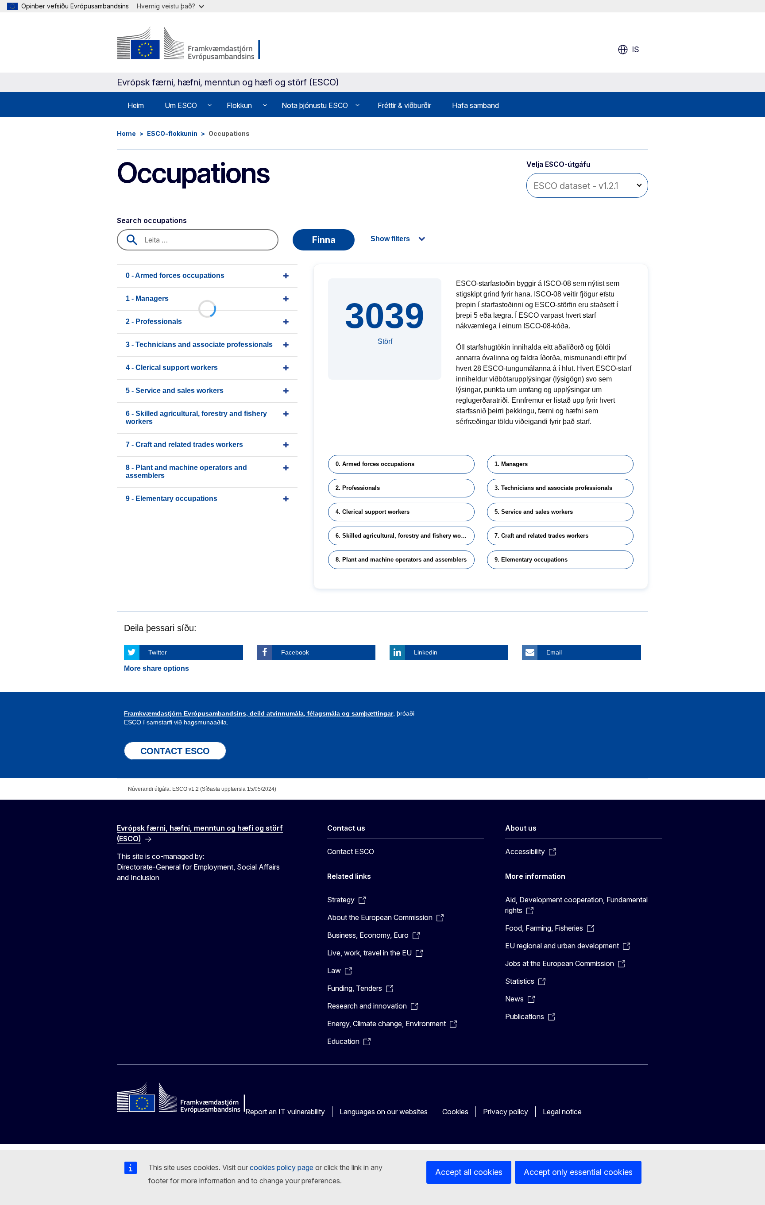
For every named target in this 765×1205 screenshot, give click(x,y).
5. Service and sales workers (534, 511)
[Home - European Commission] (188, 44)
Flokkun (239, 105)
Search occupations (152, 220)
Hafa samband (475, 105)
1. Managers (511, 464)
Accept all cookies (468, 1172)
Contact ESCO (350, 851)
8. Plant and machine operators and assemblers (401, 559)
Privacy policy (505, 1111)
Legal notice (562, 1111)
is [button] (635, 49)
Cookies (455, 1111)
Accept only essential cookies (578, 1172)
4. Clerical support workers (373, 511)
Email (554, 652)
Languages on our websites (384, 1111)
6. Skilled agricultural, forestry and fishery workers (405, 535)
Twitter (157, 652)
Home (126, 133)
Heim (136, 105)
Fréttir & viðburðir (404, 105)
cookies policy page (281, 1167)
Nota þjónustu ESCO (315, 105)
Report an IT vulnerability (285, 1111)
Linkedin (425, 652)
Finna (324, 240)
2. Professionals (358, 488)
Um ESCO (181, 105)
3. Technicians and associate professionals (553, 488)
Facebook (295, 652)
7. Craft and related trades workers (541, 535)
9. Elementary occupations (531, 559)
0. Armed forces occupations (375, 464)
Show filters (390, 239)
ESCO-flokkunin (172, 133)
